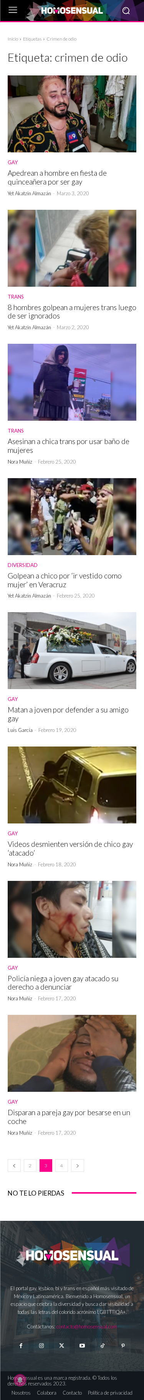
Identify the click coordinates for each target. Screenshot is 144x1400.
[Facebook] (20, 1345)
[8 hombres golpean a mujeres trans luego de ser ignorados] (72, 248)
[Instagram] (41, 1345)
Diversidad (23, 565)
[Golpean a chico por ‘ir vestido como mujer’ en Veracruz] (72, 516)
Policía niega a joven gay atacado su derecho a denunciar (63, 983)
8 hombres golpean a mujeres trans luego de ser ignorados (72, 311)
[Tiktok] (102, 1345)
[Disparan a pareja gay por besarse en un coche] (72, 1053)
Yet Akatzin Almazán (29, 193)
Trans (16, 296)
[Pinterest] (123, 1345)
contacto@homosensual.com (86, 1326)
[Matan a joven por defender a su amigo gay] (72, 650)
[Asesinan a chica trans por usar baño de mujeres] (72, 382)
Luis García (20, 730)
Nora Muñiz (20, 462)
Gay (13, 162)
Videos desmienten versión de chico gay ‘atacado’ (70, 848)
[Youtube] (82, 1345)
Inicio (13, 39)
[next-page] (77, 1165)
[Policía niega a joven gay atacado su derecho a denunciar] (72, 919)
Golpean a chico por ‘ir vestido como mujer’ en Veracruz (65, 580)
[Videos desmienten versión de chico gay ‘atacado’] (72, 785)
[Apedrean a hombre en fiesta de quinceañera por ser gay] (72, 113)
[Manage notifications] (20, 1380)
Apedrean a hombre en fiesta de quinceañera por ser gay (57, 177)
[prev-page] (14, 1165)
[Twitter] (61, 1345)
